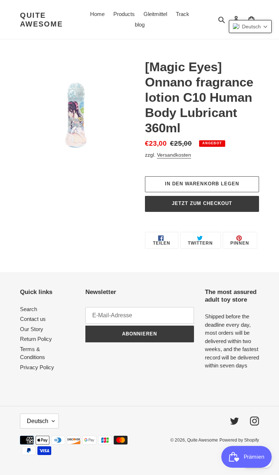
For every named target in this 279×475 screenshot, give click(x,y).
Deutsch (37, 421)
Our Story (31, 329)
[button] (250, 26)
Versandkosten (174, 155)
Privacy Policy (37, 367)
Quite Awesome (41, 19)
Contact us (33, 319)
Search (28, 309)
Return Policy (36, 339)
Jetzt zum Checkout (202, 203)
